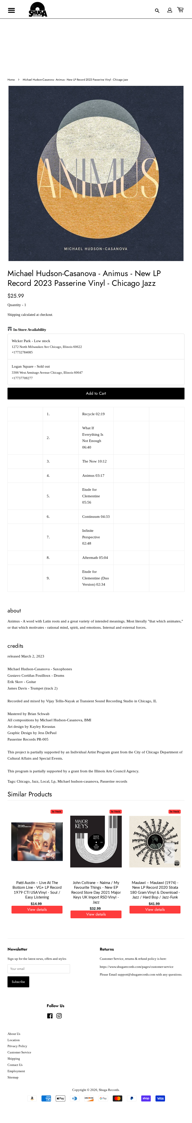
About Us (14, 1034)
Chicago (23, 781)
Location (14, 1040)
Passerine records (113, 781)
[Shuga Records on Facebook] (50, 1017)
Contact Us (15, 1065)
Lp (53, 781)
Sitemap (13, 1077)
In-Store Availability (29, 330)
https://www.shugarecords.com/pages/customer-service (137, 967)
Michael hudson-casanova (78, 781)
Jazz (35, 781)
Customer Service (19, 1052)
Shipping (14, 315)
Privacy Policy (17, 1046)
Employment (16, 1071)
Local (44, 781)
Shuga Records (109, 1090)
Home (11, 80)
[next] (172, 853)
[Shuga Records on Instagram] (59, 1017)
